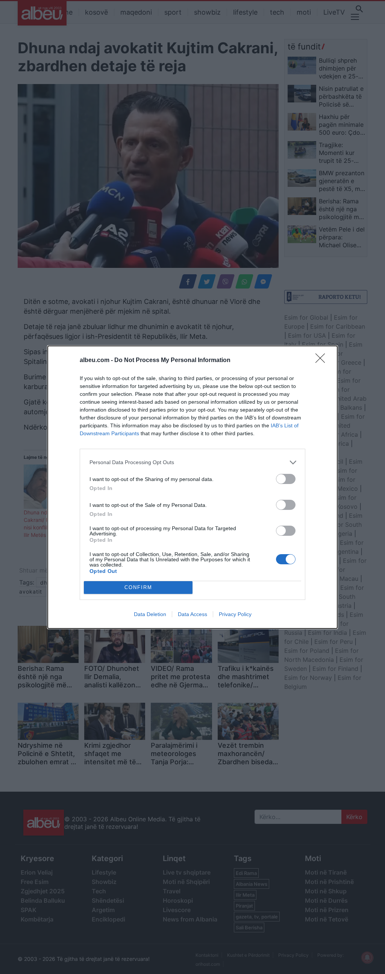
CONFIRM (138, 587)
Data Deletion (150, 614)
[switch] (286, 479)
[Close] (322, 360)
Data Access (192, 614)
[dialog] (192, 487)
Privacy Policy (235, 614)
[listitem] (192, 462)
